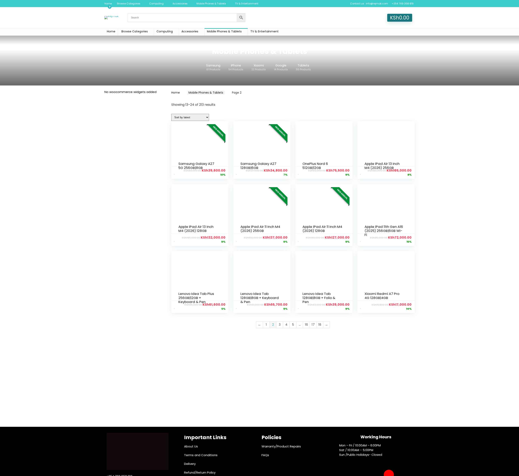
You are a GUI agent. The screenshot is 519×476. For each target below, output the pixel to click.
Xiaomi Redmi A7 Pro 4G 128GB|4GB (382, 295)
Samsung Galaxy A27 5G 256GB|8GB (196, 165)
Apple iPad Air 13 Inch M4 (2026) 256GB (382, 165)
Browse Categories (128, 3)
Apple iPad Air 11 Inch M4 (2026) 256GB (260, 228)
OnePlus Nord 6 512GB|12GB (315, 165)
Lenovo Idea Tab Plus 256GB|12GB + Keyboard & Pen (196, 297)
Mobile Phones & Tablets (211, 3)
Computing (156, 3)
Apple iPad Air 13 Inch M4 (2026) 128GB (195, 228)
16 (306, 324)
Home (108, 3)
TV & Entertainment (246, 3)
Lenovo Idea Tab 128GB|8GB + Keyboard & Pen (259, 297)
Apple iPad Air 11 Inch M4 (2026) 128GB (322, 228)
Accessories (180, 3)
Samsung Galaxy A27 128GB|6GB (258, 165)
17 (313, 324)
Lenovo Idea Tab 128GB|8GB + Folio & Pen (318, 297)
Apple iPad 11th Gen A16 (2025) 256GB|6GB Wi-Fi (384, 230)
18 (319, 324)
